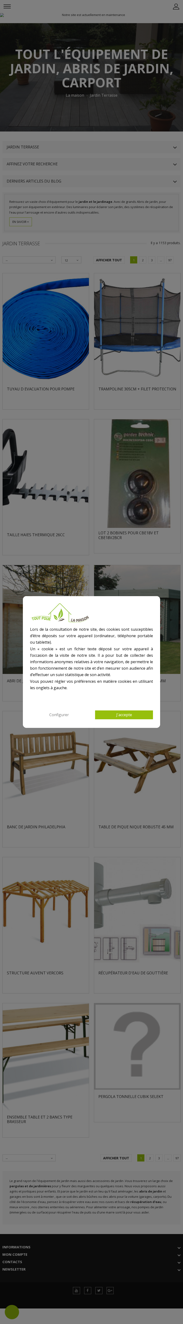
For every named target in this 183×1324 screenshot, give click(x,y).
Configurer (59, 714)
